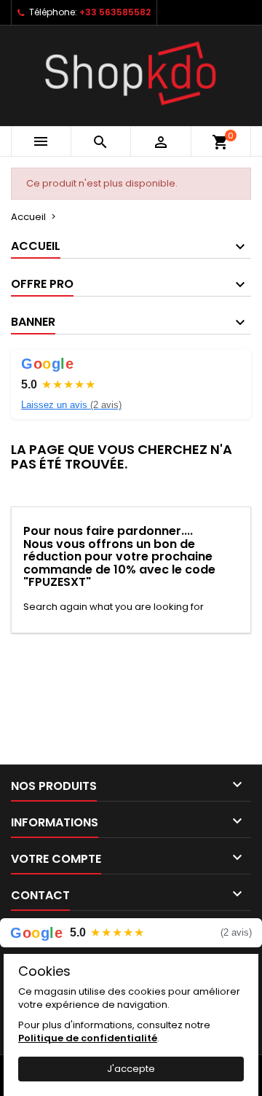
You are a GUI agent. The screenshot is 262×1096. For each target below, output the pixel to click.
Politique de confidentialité (87, 1038)
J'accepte (131, 1069)
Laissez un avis (71, 404)
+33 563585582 (115, 12)
